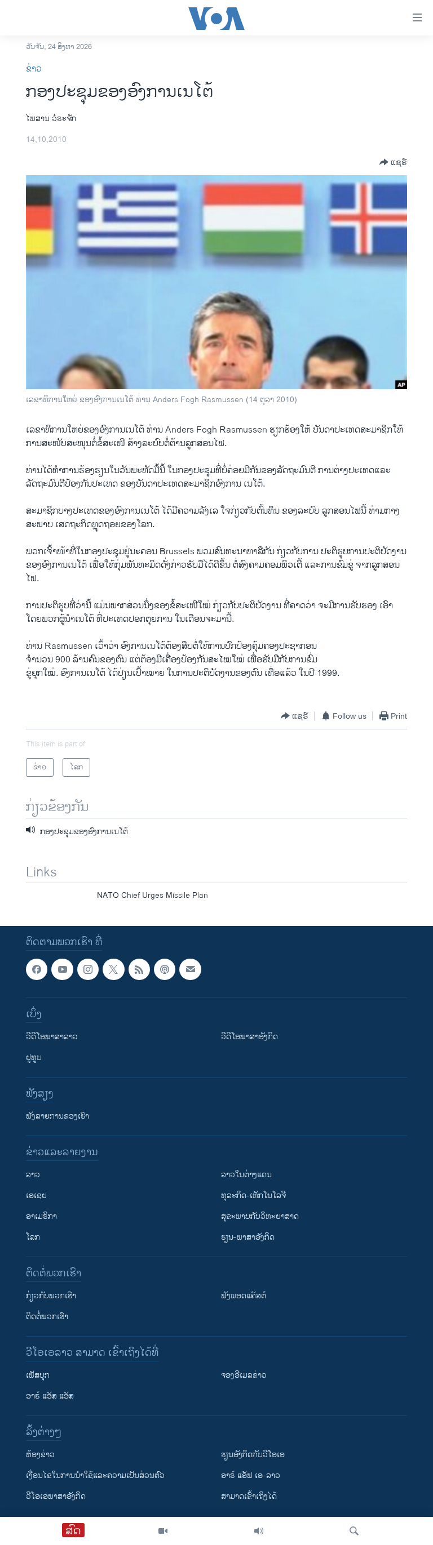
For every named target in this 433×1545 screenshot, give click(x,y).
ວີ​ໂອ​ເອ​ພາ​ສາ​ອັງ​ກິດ (56, 1496)
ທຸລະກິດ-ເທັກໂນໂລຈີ (253, 1195)
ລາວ (33, 1175)
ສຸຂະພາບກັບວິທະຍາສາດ (260, 1216)
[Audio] (259, 1531)
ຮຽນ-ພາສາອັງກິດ (248, 1237)
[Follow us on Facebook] (36, 969)
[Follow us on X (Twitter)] (113, 969)
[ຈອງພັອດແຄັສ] (190, 969)
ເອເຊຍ (36, 1195)
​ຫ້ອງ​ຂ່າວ (40, 1455)
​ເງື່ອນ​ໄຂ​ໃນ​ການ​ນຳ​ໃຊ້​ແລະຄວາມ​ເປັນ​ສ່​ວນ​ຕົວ (95, 1475)
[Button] (393, 162)
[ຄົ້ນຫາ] (354, 1531)
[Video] (163, 1531)
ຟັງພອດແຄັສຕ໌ (243, 1296)
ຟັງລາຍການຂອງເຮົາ (57, 1116)
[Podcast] (164, 969)
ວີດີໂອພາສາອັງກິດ (249, 1037)
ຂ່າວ (34, 69)
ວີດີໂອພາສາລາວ (52, 1037)
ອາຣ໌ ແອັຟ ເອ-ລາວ (250, 1475)
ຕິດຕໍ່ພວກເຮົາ (47, 1317)
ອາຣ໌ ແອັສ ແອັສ (50, 1396)
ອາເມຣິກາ (41, 1216)
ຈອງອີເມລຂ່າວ (244, 1375)
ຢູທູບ (34, 1057)
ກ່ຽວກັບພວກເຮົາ (51, 1296)
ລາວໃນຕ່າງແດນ (246, 1175)
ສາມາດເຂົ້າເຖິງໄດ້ (249, 1496)
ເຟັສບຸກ (38, 1375)
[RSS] (139, 969)
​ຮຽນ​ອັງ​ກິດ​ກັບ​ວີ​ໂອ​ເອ (253, 1455)
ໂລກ (33, 1237)
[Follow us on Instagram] (88, 969)
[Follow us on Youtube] (62, 969)
